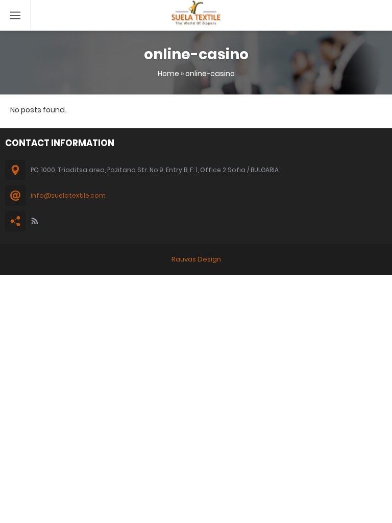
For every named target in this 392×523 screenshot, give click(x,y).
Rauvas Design (196, 259)
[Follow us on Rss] (35, 221)
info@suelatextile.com (68, 195)
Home (168, 73)
